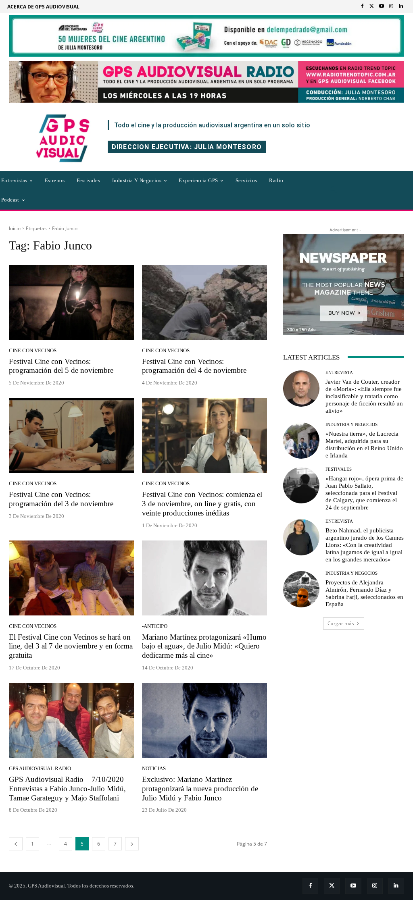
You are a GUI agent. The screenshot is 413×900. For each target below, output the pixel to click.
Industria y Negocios (351, 424)
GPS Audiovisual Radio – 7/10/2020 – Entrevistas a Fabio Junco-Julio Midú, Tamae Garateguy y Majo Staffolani (69, 788)
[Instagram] (391, 6)
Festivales (338, 469)
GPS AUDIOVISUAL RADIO (40, 768)
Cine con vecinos (32, 350)
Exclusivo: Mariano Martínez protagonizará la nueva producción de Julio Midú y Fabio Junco (200, 788)
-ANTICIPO (154, 626)
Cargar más (340, 623)
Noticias (154, 768)
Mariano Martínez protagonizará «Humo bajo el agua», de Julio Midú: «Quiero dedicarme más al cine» (204, 646)
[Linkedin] (401, 6)
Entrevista (339, 372)
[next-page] (132, 843)
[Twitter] (372, 6)
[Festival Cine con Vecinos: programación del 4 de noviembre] (204, 302)
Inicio (15, 228)
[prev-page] (16, 843)
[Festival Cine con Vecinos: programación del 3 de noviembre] (71, 435)
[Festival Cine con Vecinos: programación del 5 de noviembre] (71, 302)
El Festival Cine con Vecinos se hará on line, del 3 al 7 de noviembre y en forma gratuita (71, 646)
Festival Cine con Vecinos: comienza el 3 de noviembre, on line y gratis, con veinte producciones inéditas (202, 503)
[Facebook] (362, 6)
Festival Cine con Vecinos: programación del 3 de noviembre (61, 499)
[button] (333, 190)
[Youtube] (381, 6)
